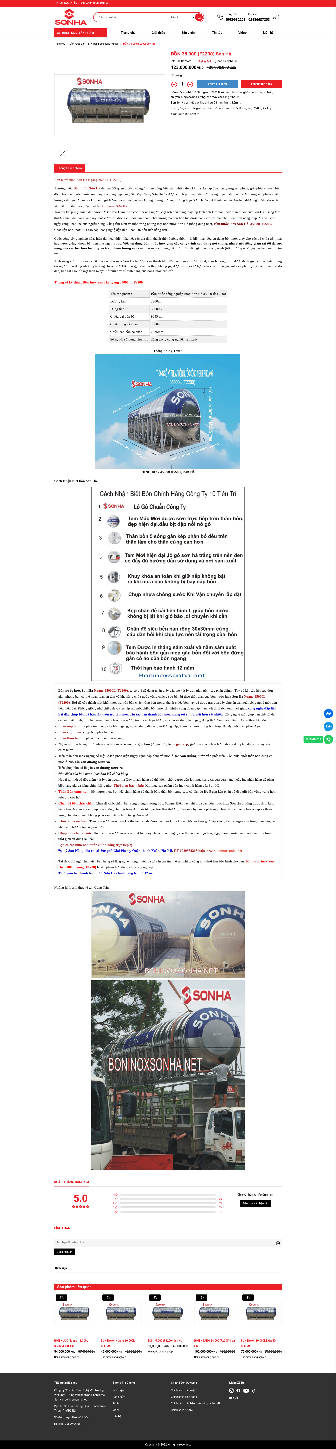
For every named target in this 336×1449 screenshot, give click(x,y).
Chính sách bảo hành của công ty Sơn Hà (195, 1403)
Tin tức (217, 33)
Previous (43, 1332)
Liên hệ (268, 33)
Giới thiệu (158, 33)
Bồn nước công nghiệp (106, 43)
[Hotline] (328, 739)
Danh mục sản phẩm (78, 33)
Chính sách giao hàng (184, 1396)
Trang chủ (128, 33)
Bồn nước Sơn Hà (79, 43)
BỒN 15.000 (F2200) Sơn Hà (165, 1340)
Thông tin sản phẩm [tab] (69, 168)
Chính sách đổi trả (182, 1410)
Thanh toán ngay (261, 83)
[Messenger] (328, 713)
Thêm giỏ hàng (217, 83)
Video (242, 33)
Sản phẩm (188, 33)
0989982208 (313, 739)
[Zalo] (328, 726)
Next (292, 1332)
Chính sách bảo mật (183, 1390)
